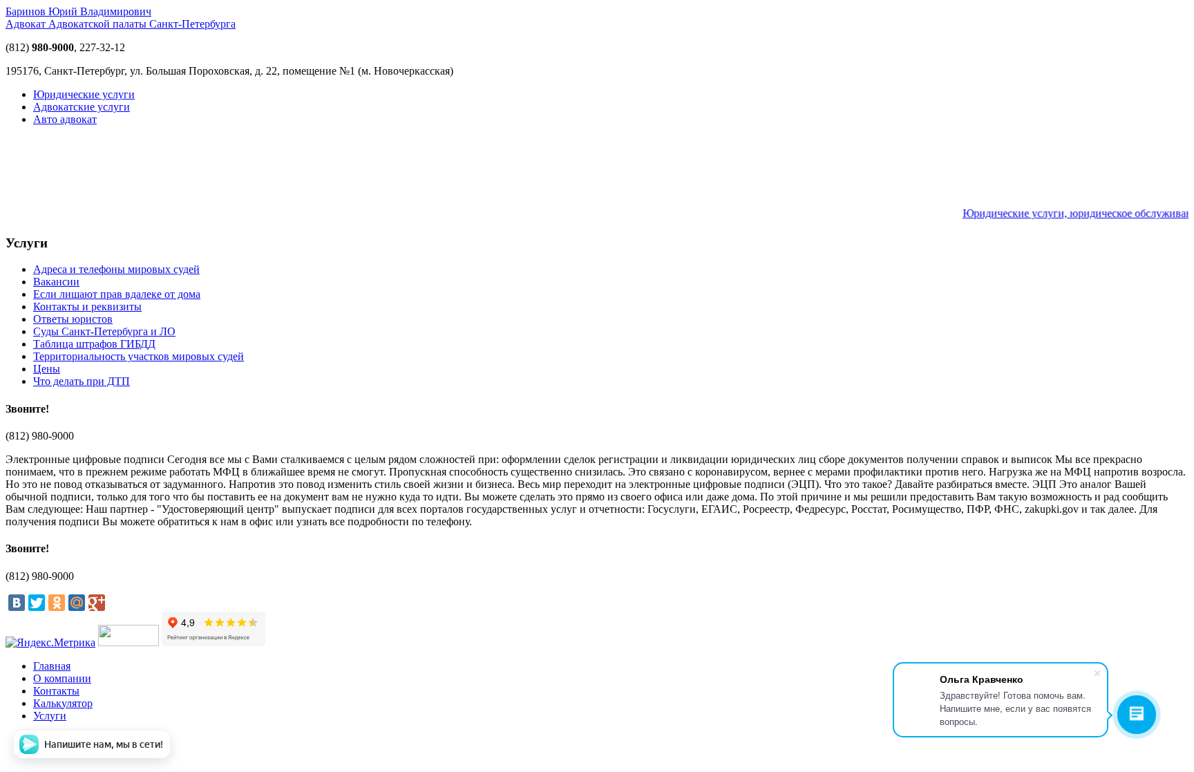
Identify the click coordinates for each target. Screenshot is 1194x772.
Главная (51, 666)
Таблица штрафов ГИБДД (94, 344)
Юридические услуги (84, 94)
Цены (46, 369)
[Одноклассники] (56, 602)
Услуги (49, 716)
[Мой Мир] (76, 602)
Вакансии (56, 282)
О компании (62, 678)
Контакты (56, 691)
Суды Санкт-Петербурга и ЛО (104, 331)
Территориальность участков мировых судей (138, 356)
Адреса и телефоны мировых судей (116, 269)
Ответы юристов (73, 319)
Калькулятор (63, 703)
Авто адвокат (65, 119)
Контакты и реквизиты (87, 306)
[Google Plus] (96, 602)
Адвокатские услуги (81, 107)
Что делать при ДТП (81, 381)
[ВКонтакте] (16, 602)
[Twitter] (36, 602)
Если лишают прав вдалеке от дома (116, 294)
